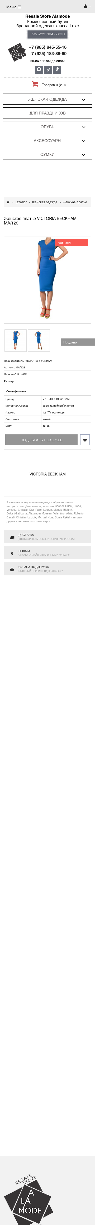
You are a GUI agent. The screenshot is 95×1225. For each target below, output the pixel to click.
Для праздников (48, 113)
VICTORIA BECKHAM (38, 361)
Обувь (47, 126)
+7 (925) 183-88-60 (47, 53)
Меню (12, 6)
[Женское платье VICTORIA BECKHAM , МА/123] (47, 280)
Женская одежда (47, 99)
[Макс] (39, 70)
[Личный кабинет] (87, 6)
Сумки (47, 154)
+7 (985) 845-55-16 (47, 47)
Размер (9, 381)
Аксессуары (47, 140)
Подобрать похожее (42, 439)
